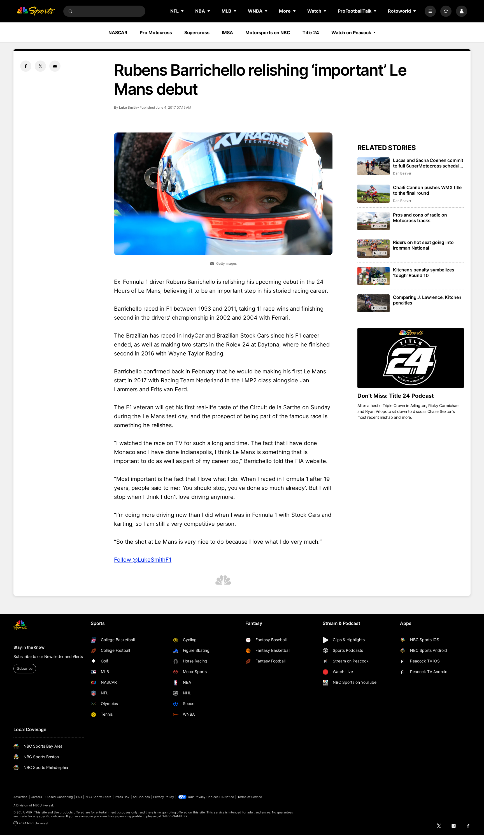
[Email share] (55, 66)
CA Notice (226, 797)
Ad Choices (141, 797)
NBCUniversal (43, 805)
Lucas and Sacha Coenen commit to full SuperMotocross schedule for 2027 (428, 163)
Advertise (20, 797)
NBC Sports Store (98, 797)
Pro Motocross (156, 32)
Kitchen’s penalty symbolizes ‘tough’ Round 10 (423, 272)
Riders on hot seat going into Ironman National (423, 245)
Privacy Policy (163, 797)
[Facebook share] (25, 66)
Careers (36, 797)
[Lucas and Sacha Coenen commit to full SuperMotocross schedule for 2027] (373, 166)
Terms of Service (250, 797)
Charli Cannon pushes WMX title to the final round (427, 190)
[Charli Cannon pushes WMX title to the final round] (373, 194)
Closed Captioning (59, 797)
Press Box (122, 797)
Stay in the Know (29, 647)
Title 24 (310, 32)
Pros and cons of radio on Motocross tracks (420, 217)
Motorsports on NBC (267, 32)
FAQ (79, 797)
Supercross (197, 32)
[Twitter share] (40, 66)
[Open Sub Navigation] (182, 11)
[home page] (36, 11)
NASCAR (117, 32)
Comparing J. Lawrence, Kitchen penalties (427, 300)
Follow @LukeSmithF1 (142, 559)
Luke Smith (128, 107)
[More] (430, 11)
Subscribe (24, 668)
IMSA (227, 32)
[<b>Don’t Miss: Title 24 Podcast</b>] (410, 358)
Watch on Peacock (351, 32)
